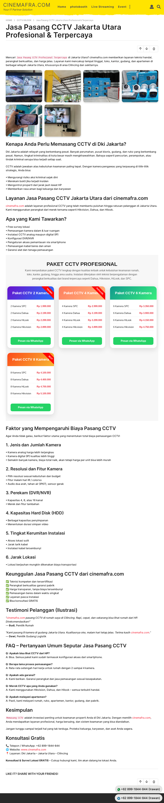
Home (62, 6)
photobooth (78, 6)
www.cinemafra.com (33, 749)
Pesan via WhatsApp (30, 341)
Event (122, 6)
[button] (130, 7)
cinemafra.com (26, 5)
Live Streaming (102, 6)
